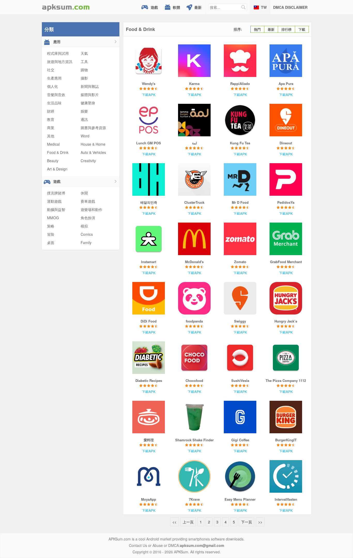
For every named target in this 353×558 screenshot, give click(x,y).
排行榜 (286, 29)
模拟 (84, 226)
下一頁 (246, 521)
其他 (50, 135)
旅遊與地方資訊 (59, 61)
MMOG (53, 217)
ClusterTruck (194, 202)
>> (260, 521)
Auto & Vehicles (93, 152)
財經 (50, 111)
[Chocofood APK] (194, 357)
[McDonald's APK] (194, 239)
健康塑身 (88, 102)
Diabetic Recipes (148, 380)
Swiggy (240, 321)
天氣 (84, 53)
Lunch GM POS (148, 142)
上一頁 (188, 521)
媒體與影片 (90, 94)
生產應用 (54, 78)
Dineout (286, 142)
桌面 (50, 242)
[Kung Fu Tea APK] (240, 120)
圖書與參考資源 (93, 127)
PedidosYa (285, 202)
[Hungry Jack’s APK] (286, 298)
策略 (50, 226)
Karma (194, 83)
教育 (50, 119)
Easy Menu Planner (240, 499)
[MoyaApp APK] (148, 476)
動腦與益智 (56, 209)
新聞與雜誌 (90, 86)
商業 (50, 127)
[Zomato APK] (240, 239)
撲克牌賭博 (56, 192)
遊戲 (154, 7)
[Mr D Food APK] (240, 179)
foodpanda (194, 321)
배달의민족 (148, 202)
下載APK (149, 94)
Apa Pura (286, 83)
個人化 (52, 86)
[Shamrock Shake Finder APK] (194, 417)
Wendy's (148, 83)
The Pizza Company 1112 (286, 380)
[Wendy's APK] (148, 61)
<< (174, 521)
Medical (53, 144)
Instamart (148, 261)
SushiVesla (240, 380)
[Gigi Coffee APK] (240, 417)
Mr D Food (240, 202)
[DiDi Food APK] (148, 298)
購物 (84, 69)
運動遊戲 (54, 201)
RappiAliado (240, 83)
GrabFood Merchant (286, 261)
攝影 (84, 78)
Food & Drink (57, 152)
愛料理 (149, 439)
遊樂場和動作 (91, 209)
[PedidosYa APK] (286, 179)
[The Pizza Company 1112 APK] (286, 357)
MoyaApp (148, 499)
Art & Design (57, 168)
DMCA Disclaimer (290, 7)
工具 (84, 61)
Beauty (52, 160)
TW (264, 7)
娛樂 (84, 111)
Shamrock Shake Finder (194, 439)
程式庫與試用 (58, 53)
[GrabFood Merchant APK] (286, 239)
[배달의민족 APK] (148, 179)
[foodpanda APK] (194, 298)
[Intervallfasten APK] (286, 476)
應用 (56, 41)
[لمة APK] (194, 120)
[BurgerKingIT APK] (286, 417)
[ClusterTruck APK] (194, 179)
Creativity (88, 160)
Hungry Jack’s (285, 321)
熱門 (257, 29)
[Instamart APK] (148, 239)
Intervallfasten (286, 499)
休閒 (84, 192)
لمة (194, 142)
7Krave (194, 499)
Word (85, 135)
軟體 (176, 7)
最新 (198, 7)
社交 (50, 69)
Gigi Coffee (240, 439)
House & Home (93, 144)
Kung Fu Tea (240, 142)
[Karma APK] (194, 61)
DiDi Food (149, 321)
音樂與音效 (56, 94)
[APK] (66, 7)
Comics (87, 234)
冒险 (50, 234)
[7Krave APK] (194, 476)
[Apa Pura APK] (286, 61)
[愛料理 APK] (148, 417)
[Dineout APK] (286, 120)
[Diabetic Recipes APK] (148, 357)
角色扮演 (88, 217)
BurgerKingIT (286, 439)
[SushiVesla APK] (240, 357)
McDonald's (194, 261)
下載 (301, 29)
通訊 (84, 119)
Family (86, 242)
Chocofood (194, 380)
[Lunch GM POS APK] (148, 120)
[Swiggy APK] (240, 298)
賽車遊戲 (88, 201)
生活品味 (54, 102)
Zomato (240, 261)
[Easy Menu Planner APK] (240, 476)
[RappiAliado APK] (240, 61)
